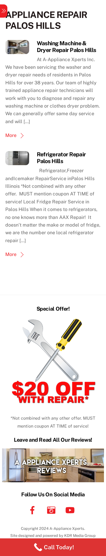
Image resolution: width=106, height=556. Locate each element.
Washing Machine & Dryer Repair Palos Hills (66, 46)
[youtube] (71, 509)
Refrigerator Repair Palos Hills (61, 157)
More (10, 135)
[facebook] (33, 509)
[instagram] (52, 509)
